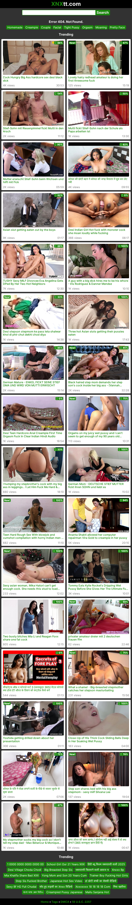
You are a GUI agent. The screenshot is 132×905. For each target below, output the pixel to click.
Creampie (31, 27)
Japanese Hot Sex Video (66, 881)
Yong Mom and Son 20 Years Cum (64, 875)
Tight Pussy (71, 27)
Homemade (14, 27)
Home (45, 901)
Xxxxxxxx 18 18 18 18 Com (92, 886)
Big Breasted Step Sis (58, 869)
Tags (54, 901)
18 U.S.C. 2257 (81, 901)
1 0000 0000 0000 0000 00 (25, 864)
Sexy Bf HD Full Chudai (21, 886)
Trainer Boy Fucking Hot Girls (109, 875)
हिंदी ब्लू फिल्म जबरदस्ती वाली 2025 (106, 864)
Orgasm (87, 27)
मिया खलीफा (119, 886)
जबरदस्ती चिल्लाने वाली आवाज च (92, 869)
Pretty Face (117, 27)
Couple (45, 27)
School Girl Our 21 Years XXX (66, 864)
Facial (57, 27)
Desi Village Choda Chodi (24, 869)
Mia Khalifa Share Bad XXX (21, 875)
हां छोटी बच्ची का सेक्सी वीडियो (100, 881)
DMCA (64, 901)
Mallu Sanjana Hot (97, 892)
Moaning (101, 27)
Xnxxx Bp (118, 869)
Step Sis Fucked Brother (31, 881)
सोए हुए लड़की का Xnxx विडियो (56, 886)
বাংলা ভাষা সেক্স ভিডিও (33, 892)
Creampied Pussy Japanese (64, 892)
